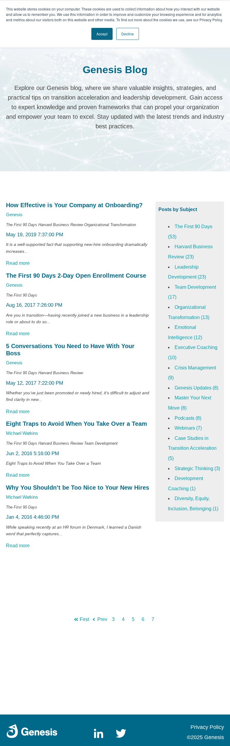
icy (220, 727)
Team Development (101, 443)
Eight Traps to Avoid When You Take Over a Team (76, 423)
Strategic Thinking (197, 468)
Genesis (14, 214)
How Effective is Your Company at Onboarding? (74, 205)
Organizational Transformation (110, 224)
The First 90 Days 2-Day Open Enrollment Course (76, 275)
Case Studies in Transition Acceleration (192, 448)
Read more (18, 263)
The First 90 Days (21, 224)
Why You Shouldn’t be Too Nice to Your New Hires (77, 487)
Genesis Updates (196, 387)
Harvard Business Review (60, 224)
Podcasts (188, 418)
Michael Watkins (22, 433)
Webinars (188, 428)
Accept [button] (102, 33)
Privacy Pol (203, 727)
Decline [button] (127, 33)
